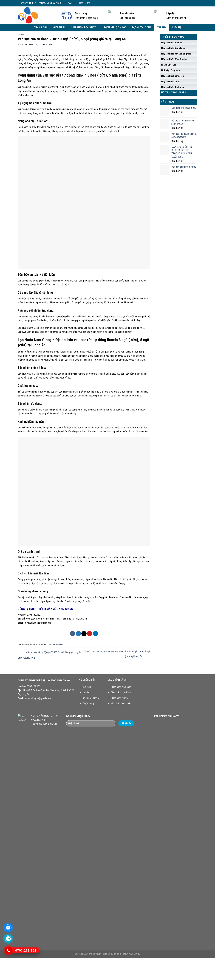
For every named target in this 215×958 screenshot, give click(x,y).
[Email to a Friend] (84, 633)
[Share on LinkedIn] (95, 633)
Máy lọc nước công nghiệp (174, 59)
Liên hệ (176, 27)
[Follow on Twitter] (191, 3)
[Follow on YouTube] (177, 722)
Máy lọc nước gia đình (172, 42)
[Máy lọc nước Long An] (37, 15)
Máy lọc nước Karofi (170, 81)
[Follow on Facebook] (185, 3)
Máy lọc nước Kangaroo (172, 76)
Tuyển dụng (88, 703)
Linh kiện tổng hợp (170, 70)
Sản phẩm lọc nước (83, 27)
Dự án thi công (141, 27)
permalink (60, 644)
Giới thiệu (86, 687)
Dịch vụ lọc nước (115, 27)
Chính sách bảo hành (121, 692)
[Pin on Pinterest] (89, 633)
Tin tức (162, 27)
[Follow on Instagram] (188, 3)
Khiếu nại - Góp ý (90, 698)
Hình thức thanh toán (121, 703)
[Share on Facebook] (72, 633)
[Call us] (173, 722)
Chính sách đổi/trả (120, 698)
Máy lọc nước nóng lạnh (173, 48)
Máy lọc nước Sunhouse (172, 87)
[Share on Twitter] (78, 633)
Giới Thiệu (59, 27)
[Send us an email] (194, 3)
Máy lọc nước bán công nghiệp (176, 53)
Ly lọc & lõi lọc (168, 64)
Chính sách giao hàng (121, 687)
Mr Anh (49, 45)
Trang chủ (41, 27)
